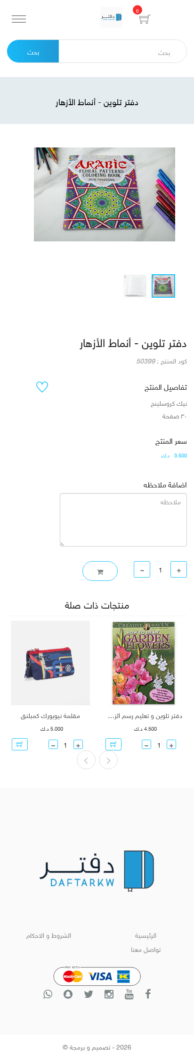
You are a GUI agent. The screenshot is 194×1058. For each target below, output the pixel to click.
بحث (33, 51)
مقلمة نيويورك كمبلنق (50, 714)
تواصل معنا (146, 948)
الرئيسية (145, 934)
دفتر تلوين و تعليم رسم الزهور (144, 714)
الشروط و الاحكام (48, 934)
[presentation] (108, 759)
